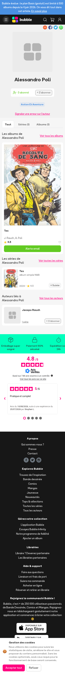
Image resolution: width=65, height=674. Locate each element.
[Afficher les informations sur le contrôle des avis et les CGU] (51, 375)
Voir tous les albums (51, 135)
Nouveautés (33, 497)
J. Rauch (9, 238)
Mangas (32, 488)
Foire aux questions (33, 572)
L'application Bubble (32, 524)
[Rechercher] (45, 19)
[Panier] (52, 19)
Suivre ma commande (32, 581)
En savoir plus (39, 11)
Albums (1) (43, 124)
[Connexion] (59, 19)
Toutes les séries (32, 506)
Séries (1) (24, 124)
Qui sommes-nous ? (32, 444)
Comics (32, 483)
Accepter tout (14, 667)
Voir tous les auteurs (51, 298)
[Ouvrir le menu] (6, 19)
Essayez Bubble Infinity (32, 529)
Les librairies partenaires (32, 557)
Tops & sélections (32, 501)
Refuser (33, 667)
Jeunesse (32, 492)
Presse (32, 449)
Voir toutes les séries (51, 260)
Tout (8, 124)
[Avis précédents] (4, 399)
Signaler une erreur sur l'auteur (32, 113)
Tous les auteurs (32, 510)
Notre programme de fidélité (32, 533)
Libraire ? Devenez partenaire (33, 553)
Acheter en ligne (32, 585)
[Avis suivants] (60, 399)
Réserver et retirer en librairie (32, 590)
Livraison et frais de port (32, 576)
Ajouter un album (32, 538)
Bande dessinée (32, 479)
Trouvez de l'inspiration (32, 474)
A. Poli (18, 238)
